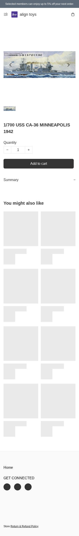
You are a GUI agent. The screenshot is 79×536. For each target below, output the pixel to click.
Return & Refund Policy (24, 526)
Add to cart (38, 163)
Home (8, 467)
